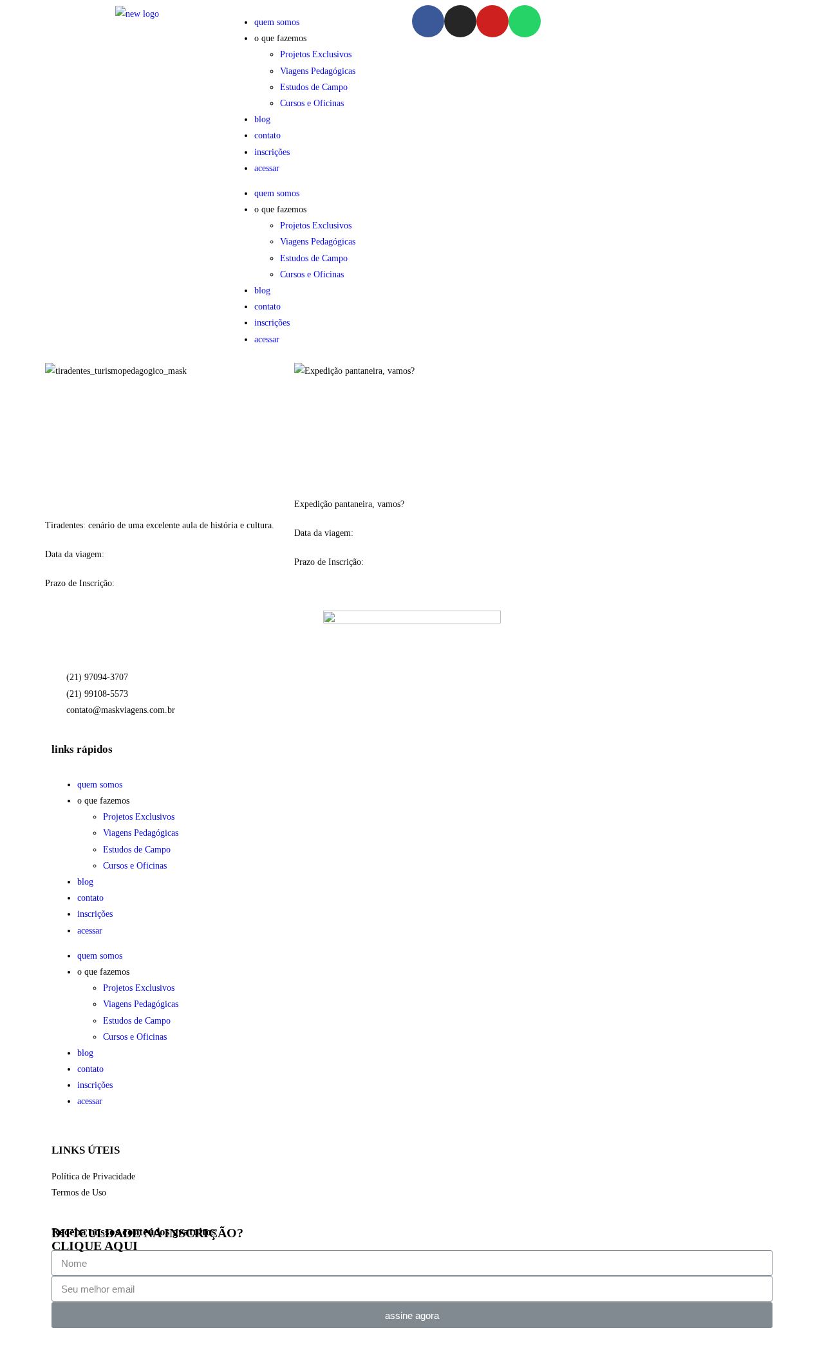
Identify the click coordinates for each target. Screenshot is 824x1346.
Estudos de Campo (314, 87)
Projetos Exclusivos (315, 54)
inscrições (272, 152)
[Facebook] (428, 21)
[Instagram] (460, 21)
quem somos (276, 22)
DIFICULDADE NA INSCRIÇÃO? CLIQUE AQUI (147, 1239)
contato (267, 135)
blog (262, 119)
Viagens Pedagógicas (317, 71)
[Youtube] (492, 21)
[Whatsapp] (525, 21)
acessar (266, 168)
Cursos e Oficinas (312, 103)
